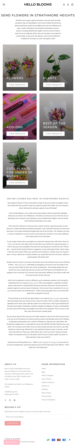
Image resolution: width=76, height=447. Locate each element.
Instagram (54, 342)
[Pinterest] (14, 400)
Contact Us (45, 386)
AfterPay (45, 389)
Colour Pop (11, 244)
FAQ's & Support (47, 375)
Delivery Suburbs (48, 382)
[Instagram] (10, 400)
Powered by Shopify (28, 442)
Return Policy (46, 393)
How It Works (46, 379)
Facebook (45, 342)
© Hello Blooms (12, 439)
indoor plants (33, 283)
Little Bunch (22, 265)
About (44, 368)
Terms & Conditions (48, 400)
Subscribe (12, 423)
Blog (43, 372)
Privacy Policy (47, 396)
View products (17, 85)
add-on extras (54, 298)
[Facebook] (5, 400)
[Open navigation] (4, 4)
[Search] (68, 4)
